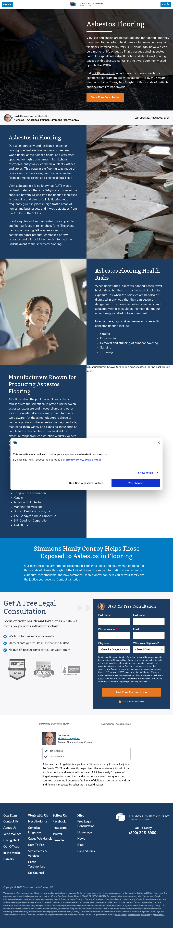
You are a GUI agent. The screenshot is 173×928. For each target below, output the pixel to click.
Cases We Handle (40, 838)
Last (139, 615)
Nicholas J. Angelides (69, 738)
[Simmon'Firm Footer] (143, 820)
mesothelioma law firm (45, 565)
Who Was (146, 643)
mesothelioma (50, 408)
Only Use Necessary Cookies (86, 482)
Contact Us (11, 821)
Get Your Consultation (131, 692)
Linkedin (58, 840)
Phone (107, 629)
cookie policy (134, 915)
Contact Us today (68, 579)
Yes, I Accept (135, 482)
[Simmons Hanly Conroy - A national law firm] (86, 5)
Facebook (59, 821)
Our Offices (11, 846)
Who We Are (12, 834)
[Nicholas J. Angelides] (49, 738)
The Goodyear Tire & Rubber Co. (35, 516)
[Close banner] (159, 442)
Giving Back (11, 840)
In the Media (11, 852)
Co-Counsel (36, 872)
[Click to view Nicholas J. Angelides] (7, 118)
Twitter (57, 834)
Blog (80, 845)
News (81, 838)
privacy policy (74, 459)
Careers (8, 859)
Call (164, 5)
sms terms (159, 915)
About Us (9, 827)
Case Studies (86, 851)
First (104, 615)
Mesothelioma (37, 821)
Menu (6, 4)
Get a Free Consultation (105, 97)
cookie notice (93, 459)
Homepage (84, 832)
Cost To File (36, 845)
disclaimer (145, 915)
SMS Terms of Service (149, 672)
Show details (145, 472)
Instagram (60, 827)
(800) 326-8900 (103, 73)
